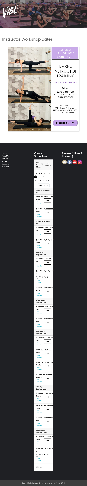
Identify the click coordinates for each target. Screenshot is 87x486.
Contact (5, 167)
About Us (5, 156)
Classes (5, 159)
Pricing (4, 161)
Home (4, 153)
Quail (63, 483)
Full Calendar (43, 185)
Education (6, 164)
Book (47, 200)
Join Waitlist (45, 277)
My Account (48, 165)
